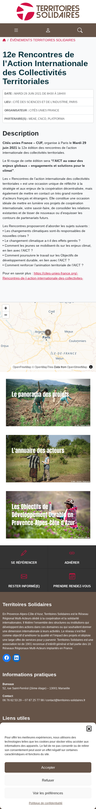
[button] (89, 728)
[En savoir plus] (48, 402)
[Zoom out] (5, 314)
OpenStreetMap (77, 367)
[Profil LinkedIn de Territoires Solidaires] (16, 658)
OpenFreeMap (22, 367)
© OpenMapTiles (42, 367)
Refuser (48, 780)
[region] (48, 337)
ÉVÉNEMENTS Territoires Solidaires (42, 40)
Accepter (48, 767)
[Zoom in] (5, 308)
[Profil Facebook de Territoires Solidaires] (7, 658)
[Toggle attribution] (91, 367)
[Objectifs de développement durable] (48, 514)
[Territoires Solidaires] (48, 11)
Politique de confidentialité (45, 803)
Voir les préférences (48, 793)
